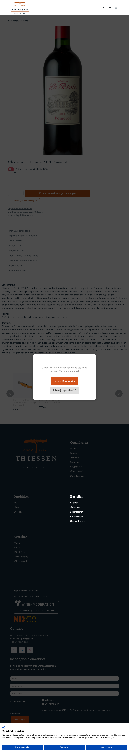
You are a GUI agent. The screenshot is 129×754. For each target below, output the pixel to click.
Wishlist (74, 502)
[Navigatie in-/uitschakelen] (116, 8)
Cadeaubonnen (78, 520)
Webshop (75, 507)
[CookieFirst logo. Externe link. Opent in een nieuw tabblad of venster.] (3, 727)
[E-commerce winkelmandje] (103, 7)
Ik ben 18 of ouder (64, 381)
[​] (110, 7)
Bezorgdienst (76, 511)
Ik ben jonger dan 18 (64, 390)
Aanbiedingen (77, 516)
